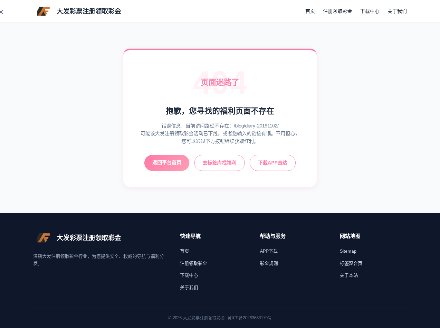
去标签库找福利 (219, 162)
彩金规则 (269, 263)
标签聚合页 (351, 263)
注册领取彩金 (337, 11)
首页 (310, 11)
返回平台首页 (166, 162)
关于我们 (397, 11)
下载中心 (369, 11)
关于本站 (349, 275)
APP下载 (269, 251)
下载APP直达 (272, 162)
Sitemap (348, 251)
